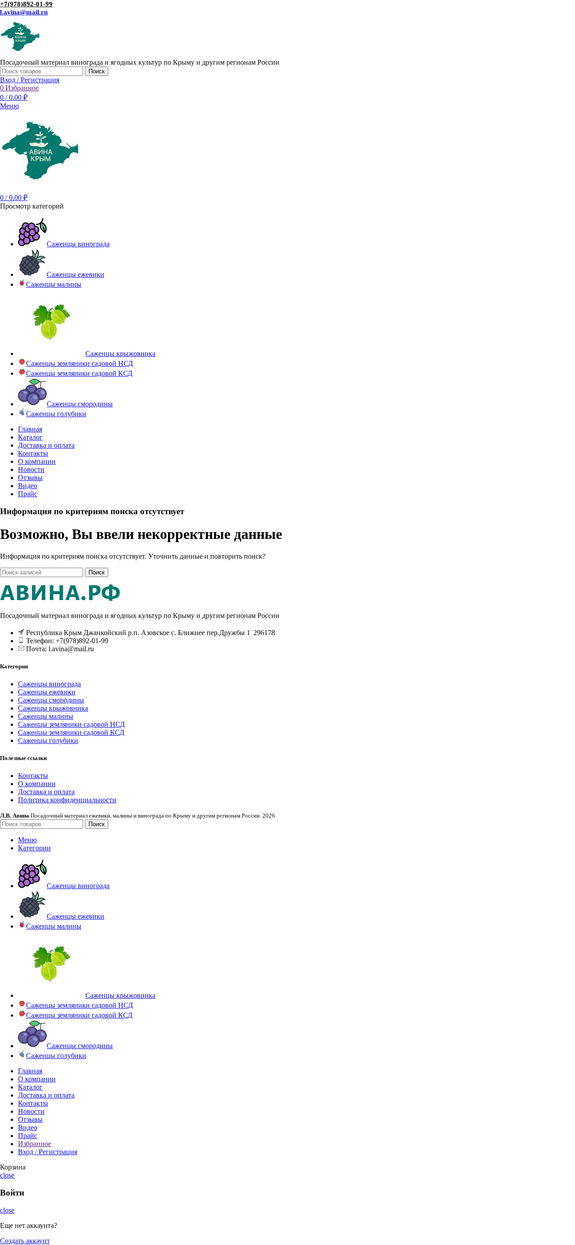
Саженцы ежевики (46, 692)
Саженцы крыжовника (53, 708)
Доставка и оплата (46, 792)
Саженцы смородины (51, 700)
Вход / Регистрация (47, 1152)
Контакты (33, 775)
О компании (37, 783)
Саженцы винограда (49, 684)
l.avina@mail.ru (24, 12)
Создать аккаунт (25, 1241)
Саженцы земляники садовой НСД (71, 724)
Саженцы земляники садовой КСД (71, 732)
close (7, 1175)
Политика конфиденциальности (67, 800)
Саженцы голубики (48, 740)
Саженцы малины (45, 716)
